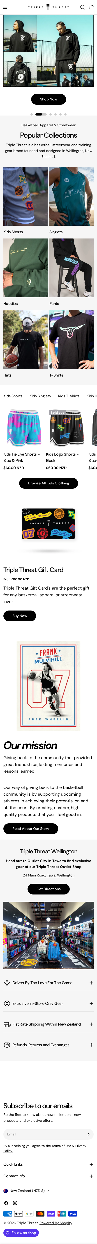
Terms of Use (61, 1146)
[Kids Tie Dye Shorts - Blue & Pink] (23, 427)
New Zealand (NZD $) (27, 1190)
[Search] (82, 7)
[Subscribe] (88, 1134)
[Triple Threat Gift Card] (48, 524)
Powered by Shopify (55, 1223)
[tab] (12, 396)
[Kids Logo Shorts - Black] (66, 427)
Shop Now (48, 99)
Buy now (19, 615)
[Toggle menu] (5, 7)
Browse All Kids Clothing (48, 483)
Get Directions (49, 889)
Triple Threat (27, 1223)
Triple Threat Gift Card (33, 569)
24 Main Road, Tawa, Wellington (48, 875)
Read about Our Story (30, 828)
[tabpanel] (48, 439)
